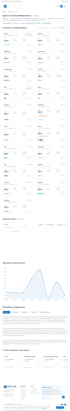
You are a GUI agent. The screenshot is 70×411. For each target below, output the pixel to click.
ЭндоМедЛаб (8, 69)
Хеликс (40, 126)
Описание (6, 312)
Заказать (29, 44)
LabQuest (7, 200)
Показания (25, 312)
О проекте (34, 388)
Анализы (10, 11)
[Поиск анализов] (58, 6)
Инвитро (40, 182)
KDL (5, 165)
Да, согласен (60, 407)
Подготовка (16, 312)
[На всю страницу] (65, 224)
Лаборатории (24, 391)
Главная (4, 11)
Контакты (34, 391)
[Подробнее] (18, 367)
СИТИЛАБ (40, 105)
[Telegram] (65, 405)
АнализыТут (41, 51)
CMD (5, 147)
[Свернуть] (25, 224)
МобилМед (7, 51)
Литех (6, 126)
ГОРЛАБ (6, 105)
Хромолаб (40, 147)
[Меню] (64, 6)
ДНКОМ (40, 165)
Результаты (34, 312)
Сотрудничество (35, 393)
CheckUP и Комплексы (23, 395)
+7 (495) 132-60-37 (17, 1)
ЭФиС (39, 87)
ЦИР (5, 87)
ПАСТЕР (40, 69)
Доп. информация (44, 312)
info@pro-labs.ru (7, 1)
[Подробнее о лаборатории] (11, 45)
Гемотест (6, 182)
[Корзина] (61, 6)
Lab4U (6, 34)
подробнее (44, 408)
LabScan (40, 34)
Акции (22, 398)
